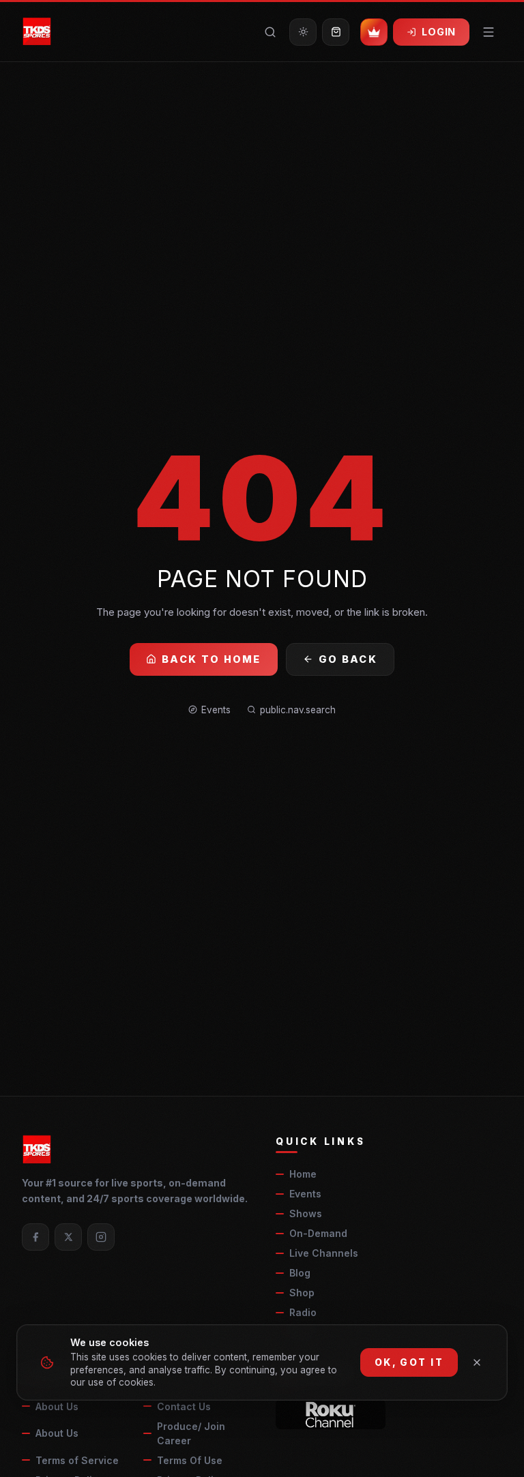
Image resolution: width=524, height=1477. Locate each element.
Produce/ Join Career (191, 1433)
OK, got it (409, 1362)
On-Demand (318, 1233)
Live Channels (323, 1253)
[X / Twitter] (68, 1237)
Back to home (211, 659)
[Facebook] (35, 1237)
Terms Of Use (189, 1460)
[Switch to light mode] (303, 32)
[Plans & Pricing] (374, 32)
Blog (299, 1273)
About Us (56, 1406)
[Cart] (335, 32)
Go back (348, 659)
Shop (302, 1292)
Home (303, 1174)
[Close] (477, 1362)
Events (216, 709)
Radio (303, 1312)
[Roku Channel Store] (330, 1414)
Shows (305, 1213)
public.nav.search (298, 709)
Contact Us (184, 1406)
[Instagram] (101, 1237)
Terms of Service (77, 1460)
